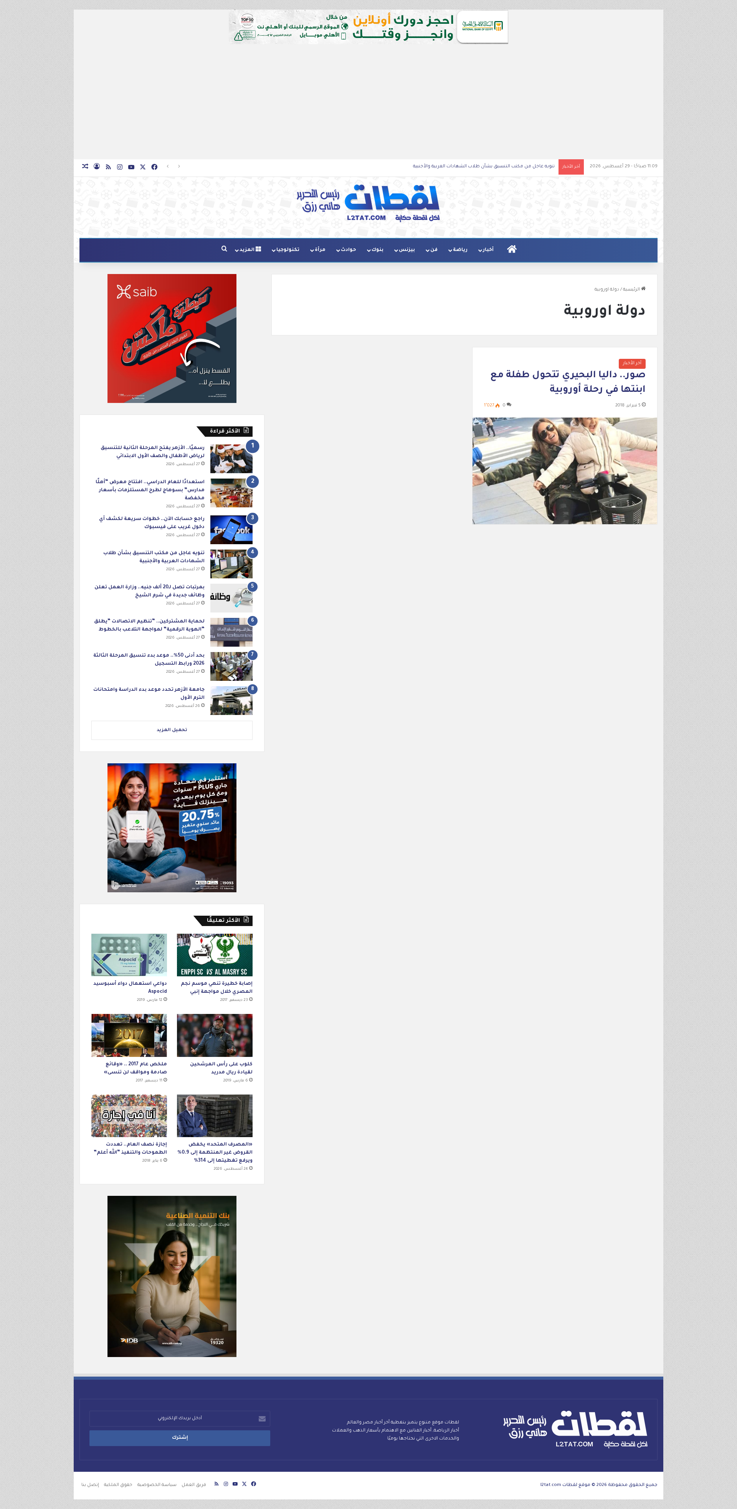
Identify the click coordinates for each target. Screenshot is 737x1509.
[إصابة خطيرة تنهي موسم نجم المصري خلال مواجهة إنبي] (215, 955)
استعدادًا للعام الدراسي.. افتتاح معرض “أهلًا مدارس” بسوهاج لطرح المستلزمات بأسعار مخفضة (150, 490)
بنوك (377, 250)
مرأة (320, 250)
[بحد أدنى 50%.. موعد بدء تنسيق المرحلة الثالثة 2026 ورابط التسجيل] (231, 666)
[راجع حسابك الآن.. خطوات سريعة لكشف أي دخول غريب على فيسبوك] (231, 529)
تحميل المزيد (172, 730)
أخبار (488, 250)
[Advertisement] (368, 101)
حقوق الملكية (118, 1485)
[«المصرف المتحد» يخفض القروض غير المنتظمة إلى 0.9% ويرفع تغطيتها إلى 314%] (215, 1116)
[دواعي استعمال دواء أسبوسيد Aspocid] (129, 955)
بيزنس (407, 250)
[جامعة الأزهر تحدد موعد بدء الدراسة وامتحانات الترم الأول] (231, 700)
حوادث (348, 250)
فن (434, 250)
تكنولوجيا (287, 250)
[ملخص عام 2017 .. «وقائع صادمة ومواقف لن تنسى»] (129, 1035)
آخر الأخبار (632, 363)
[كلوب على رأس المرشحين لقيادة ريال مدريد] (215, 1035)
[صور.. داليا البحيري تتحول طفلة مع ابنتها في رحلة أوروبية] (565, 471)
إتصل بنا (90, 1485)
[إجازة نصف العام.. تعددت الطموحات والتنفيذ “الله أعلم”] (129, 1116)
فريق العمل (194, 1485)
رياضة (460, 250)
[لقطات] (368, 203)
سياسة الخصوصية (157, 1485)
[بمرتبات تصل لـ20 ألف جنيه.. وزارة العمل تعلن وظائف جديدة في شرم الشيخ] (231, 598)
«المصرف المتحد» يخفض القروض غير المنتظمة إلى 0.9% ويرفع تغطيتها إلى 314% (215, 1153)
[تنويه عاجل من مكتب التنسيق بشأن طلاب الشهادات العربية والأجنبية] (231, 564)
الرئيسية (632, 289)
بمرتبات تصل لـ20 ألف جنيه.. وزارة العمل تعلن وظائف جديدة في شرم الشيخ (477, 166)
